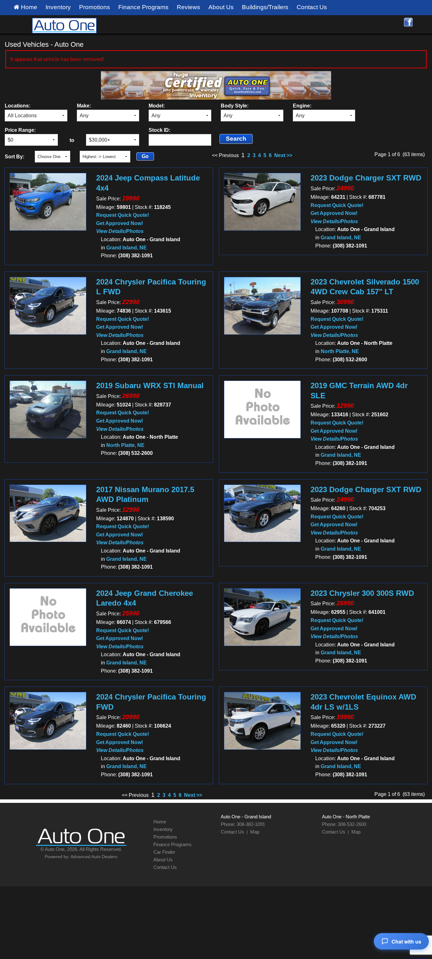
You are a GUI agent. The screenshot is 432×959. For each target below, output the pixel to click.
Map (254, 831)
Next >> (283, 155)
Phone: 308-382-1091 (243, 824)
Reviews (188, 7)
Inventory (58, 7)
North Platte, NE (340, 351)
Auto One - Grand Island (246, 816)
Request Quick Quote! (122, 215)
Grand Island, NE (126, 247)
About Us (221, 7)
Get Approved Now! (119, 223)
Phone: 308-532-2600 (344, 824)
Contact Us (312, 7)
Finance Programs (143, 7)
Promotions (94, 7)
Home (28, 7)
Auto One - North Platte (346, 816)
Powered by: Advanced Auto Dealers (81, 856)
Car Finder (164, 852)
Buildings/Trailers (265, 7)
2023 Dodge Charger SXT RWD (366, 178)
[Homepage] (64, 24)
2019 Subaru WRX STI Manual (150, 385)
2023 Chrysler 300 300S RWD (362, 593)
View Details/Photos (120, 231)
